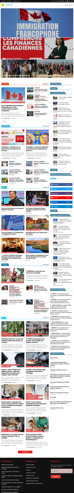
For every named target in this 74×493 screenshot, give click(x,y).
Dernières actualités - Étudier (16, 102)
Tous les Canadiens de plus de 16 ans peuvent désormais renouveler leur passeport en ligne (61, 323)
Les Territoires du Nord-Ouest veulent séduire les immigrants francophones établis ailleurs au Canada (60, 301)
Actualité (4, 102)
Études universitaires (7, 335)
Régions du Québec (36, 229)
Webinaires (11, 144)
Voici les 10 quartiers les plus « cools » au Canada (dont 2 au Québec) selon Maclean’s (41, 90)
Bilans (10, 205)
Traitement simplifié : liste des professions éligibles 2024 (41, 311)
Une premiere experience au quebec (59, 382)
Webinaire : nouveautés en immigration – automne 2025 (41, 172)
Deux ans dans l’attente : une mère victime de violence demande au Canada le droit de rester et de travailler (41, 114)
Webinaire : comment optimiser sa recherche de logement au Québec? (37, 148)
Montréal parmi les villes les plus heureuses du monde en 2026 (62, 149)
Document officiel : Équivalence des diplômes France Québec (62, 156)
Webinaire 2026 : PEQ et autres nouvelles (15, 172)
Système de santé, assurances (34, 398)
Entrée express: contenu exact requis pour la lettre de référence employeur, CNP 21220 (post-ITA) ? (60, 376)
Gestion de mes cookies (32, 480)
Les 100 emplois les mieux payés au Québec (15, 75)
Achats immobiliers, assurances (34, 334)
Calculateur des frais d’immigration (9, 492)
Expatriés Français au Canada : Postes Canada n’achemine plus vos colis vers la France (62, 109)
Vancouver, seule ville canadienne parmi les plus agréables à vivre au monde (62, 162)
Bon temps (53, 397)
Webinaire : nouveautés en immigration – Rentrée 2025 (16, 180)
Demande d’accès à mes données (34, 483)
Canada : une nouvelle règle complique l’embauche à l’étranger (35, 371)
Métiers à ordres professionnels (10, 431)
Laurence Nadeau (7, 382)
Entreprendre (5, 366)
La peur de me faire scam (56, 408)
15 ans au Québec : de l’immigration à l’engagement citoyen (12, 233)
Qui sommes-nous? (31, 467)
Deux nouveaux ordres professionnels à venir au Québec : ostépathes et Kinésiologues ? (35, 437)
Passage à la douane (12, 252)
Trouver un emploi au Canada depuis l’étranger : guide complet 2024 (62, 243)
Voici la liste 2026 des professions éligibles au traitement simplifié (15, 294)
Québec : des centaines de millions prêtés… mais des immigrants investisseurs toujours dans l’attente (11, 372)
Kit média (28, 470)
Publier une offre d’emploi (7, 464)
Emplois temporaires (38, 366)
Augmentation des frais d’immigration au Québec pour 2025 (40, 289)
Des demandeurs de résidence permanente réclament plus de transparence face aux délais (60, 342)
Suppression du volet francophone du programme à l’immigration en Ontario (62, 258)
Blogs (8, 229)
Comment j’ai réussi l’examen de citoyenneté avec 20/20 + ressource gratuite (59, 364)
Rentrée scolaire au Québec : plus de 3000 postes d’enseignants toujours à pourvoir (62, 236)
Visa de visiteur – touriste (15, 302)
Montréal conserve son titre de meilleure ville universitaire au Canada (12, 340)
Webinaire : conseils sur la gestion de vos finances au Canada (42, 107)
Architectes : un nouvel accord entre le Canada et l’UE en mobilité (12, 436)
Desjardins (30, 280)
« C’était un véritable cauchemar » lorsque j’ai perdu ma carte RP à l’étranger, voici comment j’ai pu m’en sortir (12, 257)
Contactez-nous (30, 475)
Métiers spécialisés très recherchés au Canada (10, 468)
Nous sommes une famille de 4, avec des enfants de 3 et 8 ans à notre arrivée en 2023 (37, 257)
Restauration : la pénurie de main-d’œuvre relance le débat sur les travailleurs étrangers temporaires (12, 404)
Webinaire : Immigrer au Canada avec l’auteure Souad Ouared (15, 164)
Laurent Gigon (6, 118)
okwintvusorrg (54, 357)
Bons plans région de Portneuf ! (58, 370)
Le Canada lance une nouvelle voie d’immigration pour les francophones (62, 221)
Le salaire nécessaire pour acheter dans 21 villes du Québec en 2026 (35, 340)
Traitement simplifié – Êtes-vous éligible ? (11, 486)
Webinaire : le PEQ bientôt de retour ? (41, 164)
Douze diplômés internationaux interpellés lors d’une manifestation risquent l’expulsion (12, 108)
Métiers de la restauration (16, 398)
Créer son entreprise (14, 364)
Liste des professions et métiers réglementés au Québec (12, 483)
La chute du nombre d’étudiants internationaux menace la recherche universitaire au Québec (42, 99)
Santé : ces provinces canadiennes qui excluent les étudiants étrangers (36, 403)
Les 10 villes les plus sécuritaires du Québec (52, 75)
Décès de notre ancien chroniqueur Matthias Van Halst (12, 209)
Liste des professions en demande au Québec (10, 472)
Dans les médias (30, 464)
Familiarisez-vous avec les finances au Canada (35, 272)
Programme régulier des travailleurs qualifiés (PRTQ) (12, 476)
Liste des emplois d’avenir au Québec (10, 480)
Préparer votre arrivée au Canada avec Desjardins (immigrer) (13, 282)
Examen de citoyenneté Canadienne (10, 489)
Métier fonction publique (37, 205)
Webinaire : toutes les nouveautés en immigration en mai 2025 (41, 180)
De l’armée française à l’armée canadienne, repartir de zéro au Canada (36, 210)
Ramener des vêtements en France (59, 392)
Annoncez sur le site (31, 472)
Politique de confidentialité (32, 478)
